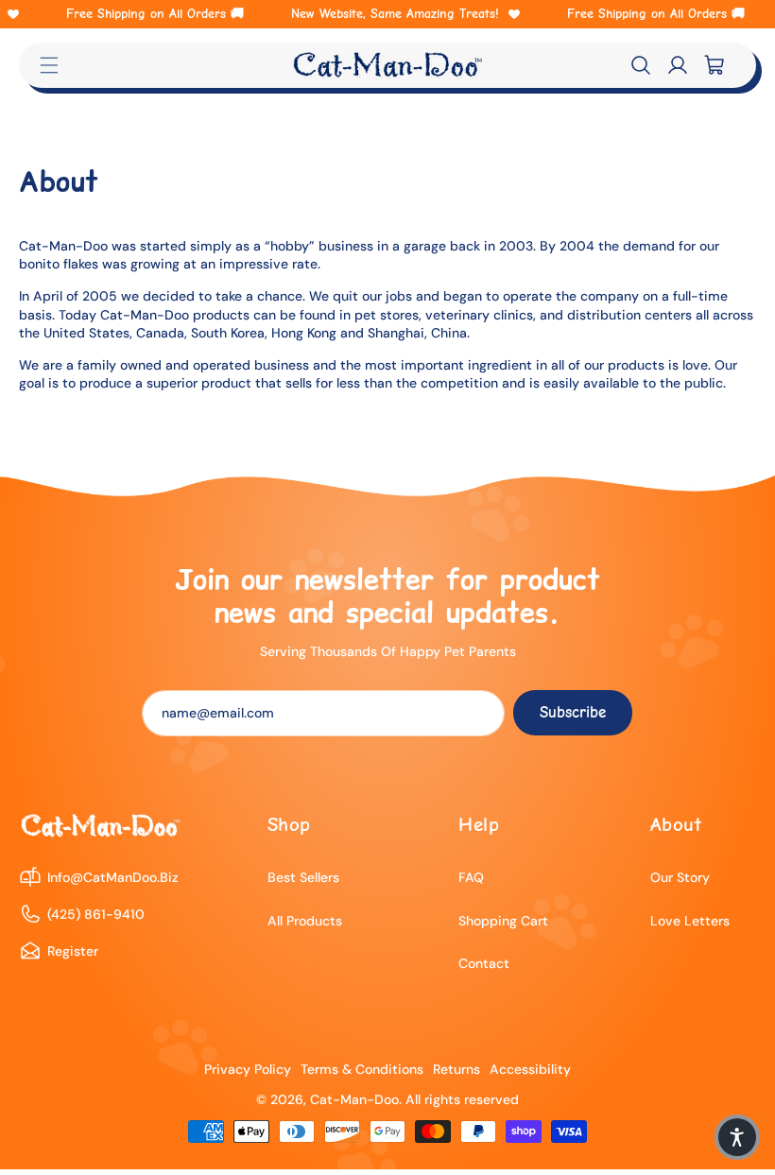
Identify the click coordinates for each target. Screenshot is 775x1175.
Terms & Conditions (362, 1069)
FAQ (471, 877)
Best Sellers (303, 877)
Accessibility (530, 1069)
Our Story (680, 877)
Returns (456, 1069)
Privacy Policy (247, 1069)
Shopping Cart (503, 920)
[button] (640, 65)
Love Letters (690, 920)
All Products (304, 920)
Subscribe (573, 712)
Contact (483, 963)
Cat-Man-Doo (354, 1099)
